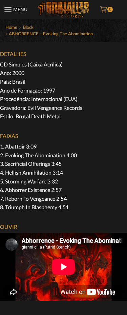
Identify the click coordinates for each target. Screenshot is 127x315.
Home (11, 27)
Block (28, 27)
